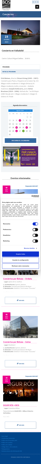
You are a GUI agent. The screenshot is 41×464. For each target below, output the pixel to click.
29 (26, 131)
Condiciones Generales (8, 438)
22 (26, 127)
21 (23, 127)
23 (30, 127)
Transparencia (6, 449)
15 (26, 124)
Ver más (21, 300)
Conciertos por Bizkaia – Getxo (17, 342)
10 (9, 124)
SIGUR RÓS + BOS (11, 405)
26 (16, 131)
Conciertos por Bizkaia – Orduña (17, 279)
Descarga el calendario (20, 140)
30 (30, 131)
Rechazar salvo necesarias (20, 266)
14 (23, 124)
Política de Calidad (7, 445)
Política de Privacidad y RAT (9, 440)
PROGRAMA (6, 67)
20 (20, 127)
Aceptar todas (20, 254)
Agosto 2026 (20, 110)
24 (9, 131)
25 (13, 131)
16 (30, 124)
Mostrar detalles (29, 248)
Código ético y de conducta (9, 447)
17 (9, 127)
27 (20, 131)
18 (13, 127)
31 (9, 134)
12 (16, 124)
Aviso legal (5, 436)
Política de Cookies (7, 442)
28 (23, 131)
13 (20, 124)
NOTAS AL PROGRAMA (9, 71)
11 (13, 124)
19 (16, 127)
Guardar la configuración (20, 260)
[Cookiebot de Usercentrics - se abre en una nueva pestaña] (30, 196)
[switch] (35, 229)
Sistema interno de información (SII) (12, 451)
